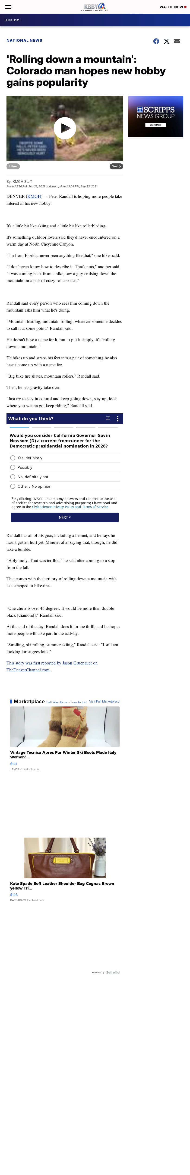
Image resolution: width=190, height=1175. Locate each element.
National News (24, 40)
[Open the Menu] (7, 7)
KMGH (34, 196)
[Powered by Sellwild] (113, 972)
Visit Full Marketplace (104, 701)
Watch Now (172, 7)
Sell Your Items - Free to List (67, 702)
